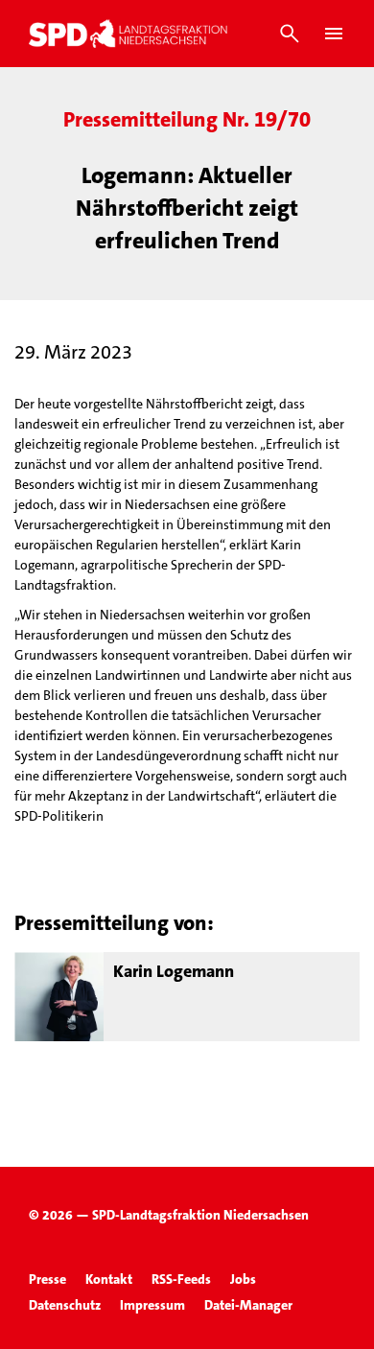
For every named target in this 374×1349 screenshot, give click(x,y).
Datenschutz (65, 1305)
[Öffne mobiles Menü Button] (333, 33)
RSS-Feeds (181, 1279)
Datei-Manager (248, 1305)
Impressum (152, 1305)
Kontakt (108, 1279)
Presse (47, 1279)
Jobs (243, 1279)
